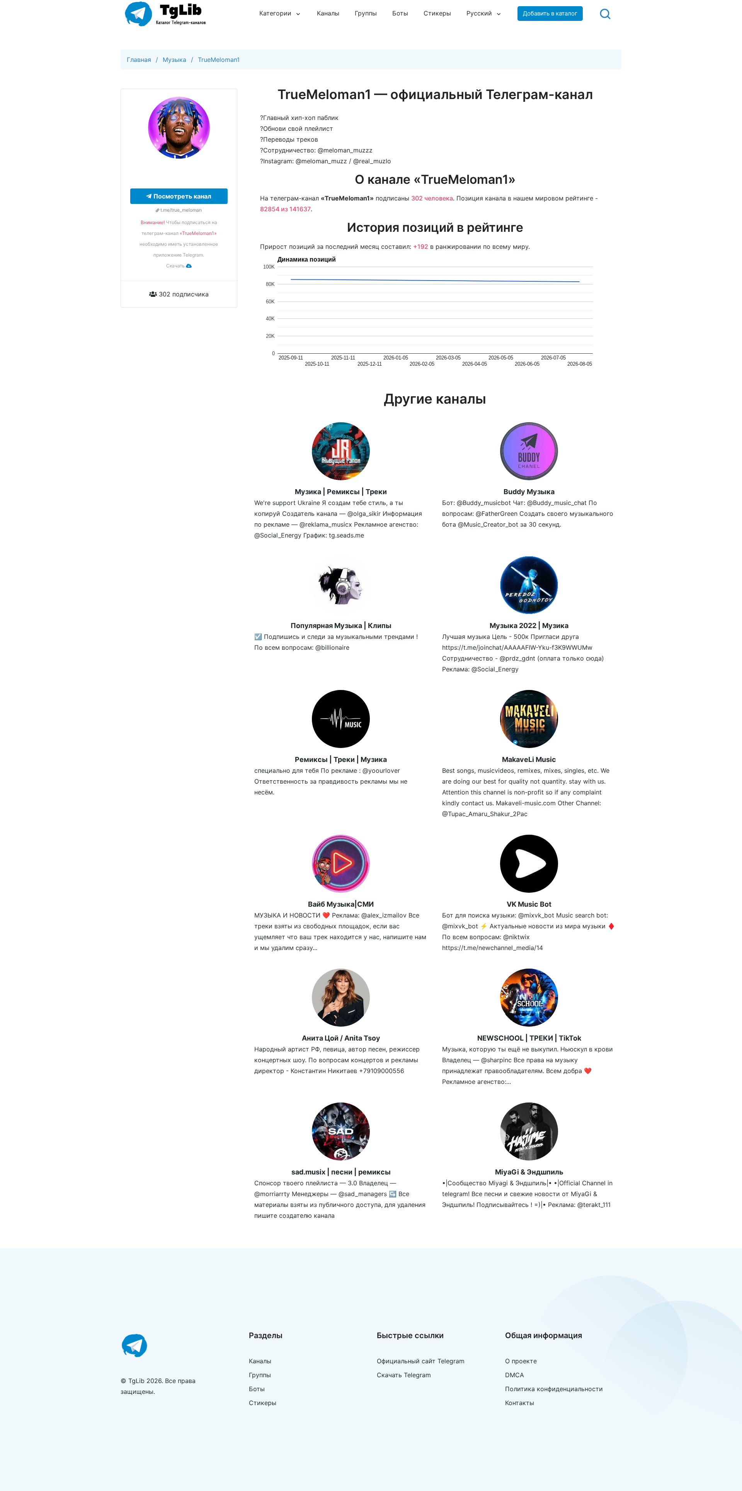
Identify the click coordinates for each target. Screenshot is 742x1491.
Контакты (519, 1403)
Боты (400, 13)
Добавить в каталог (550, 13)
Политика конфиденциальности (554, 1389)
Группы (366, 13)
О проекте (521, 1361)
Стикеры (437, 13)
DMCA (514, 1375)
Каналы (328, 13)
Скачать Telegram (404, 1375)
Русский (479, 13)
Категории (275, 13)
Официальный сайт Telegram (421, 1361)
